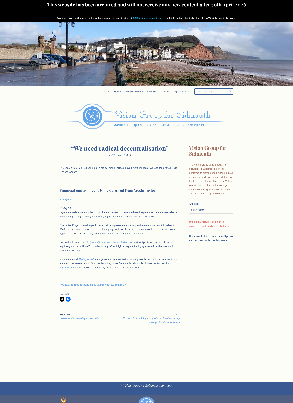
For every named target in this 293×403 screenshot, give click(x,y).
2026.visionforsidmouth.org (147, 18)
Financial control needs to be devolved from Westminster (92, 285)
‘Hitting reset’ (86, 259)
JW (113, 155)
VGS (106, 91)
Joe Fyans (66, 199)
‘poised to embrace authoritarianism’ (111, 242)
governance (69, 267)
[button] (120, 91)
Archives (194, 204)
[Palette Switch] (209, 116)
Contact (165, 91)
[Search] (230, 91)
